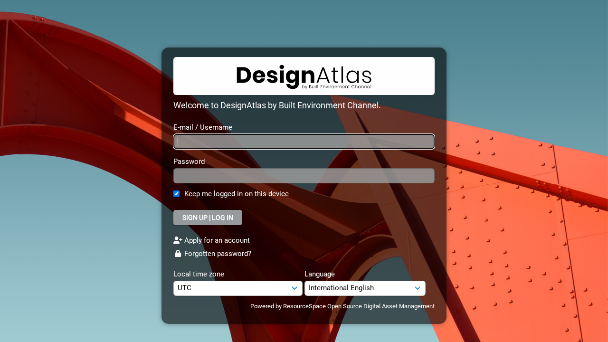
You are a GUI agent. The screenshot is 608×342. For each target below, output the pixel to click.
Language (319, 274)
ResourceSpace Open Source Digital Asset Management (359, 306)
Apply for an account (216, 240)
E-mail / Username (202, 127)
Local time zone (198, 274)
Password (189, 161)
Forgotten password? (216, 253)
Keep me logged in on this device (236, 194)
